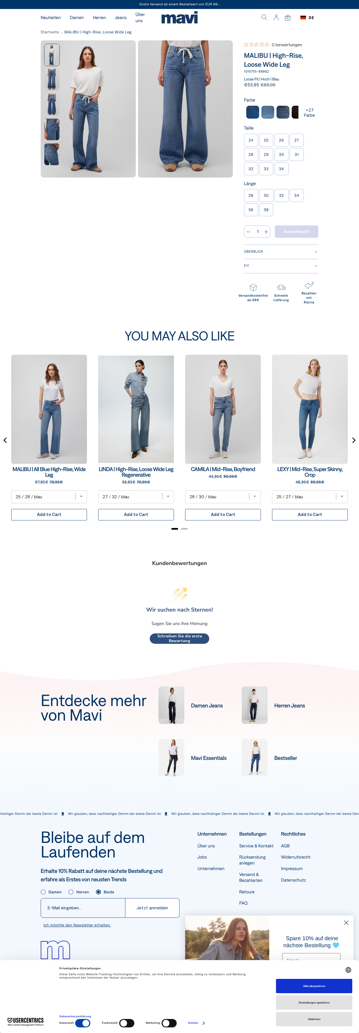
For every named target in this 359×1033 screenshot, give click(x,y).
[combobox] (307, 18)
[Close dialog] (346, 923)
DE (311, 17)
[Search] (264, 18)
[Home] (179, 18)
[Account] (276, 18)
